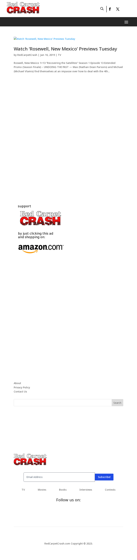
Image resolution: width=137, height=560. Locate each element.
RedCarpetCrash (27, 55)
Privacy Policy (22, 387)
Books (63, 489)
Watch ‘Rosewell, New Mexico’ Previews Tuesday (65, 48)
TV (59, 55)
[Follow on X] (118, 9)
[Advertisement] (68, 134)
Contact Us (20, 391)
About (17, 383)
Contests (110, 489)
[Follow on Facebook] (109, 9)
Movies (42, 489)
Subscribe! (104, 477)
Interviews (85, 489)
